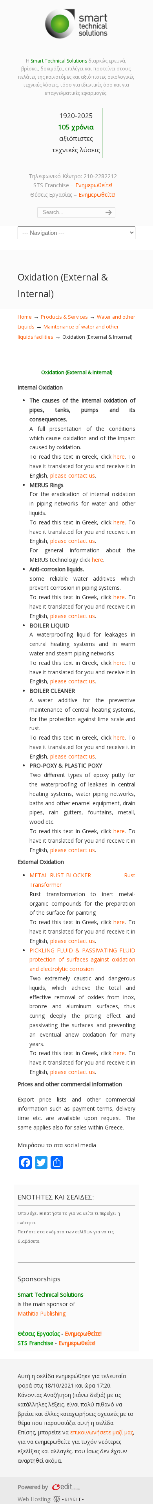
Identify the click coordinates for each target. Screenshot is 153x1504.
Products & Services (64, 317)
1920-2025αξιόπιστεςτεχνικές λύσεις (76, 132)
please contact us (72, 475)
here (119, 456)
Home (25, 317)
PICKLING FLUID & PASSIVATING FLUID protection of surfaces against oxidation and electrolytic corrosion (82, 960)
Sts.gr (76, 23)
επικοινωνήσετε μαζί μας (101, 1432)
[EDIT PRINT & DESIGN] (65, 1487)
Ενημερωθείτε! (93, 185)
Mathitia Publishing (42, 1313)
